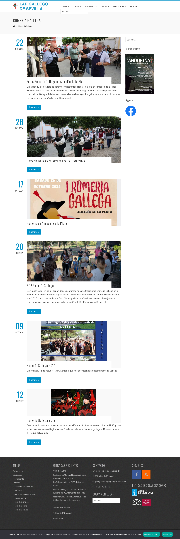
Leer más (34, 107)
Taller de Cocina (20, 505)
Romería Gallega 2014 (41, 365)
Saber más (167, 534)
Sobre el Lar (18, 471)
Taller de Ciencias (21, 501)
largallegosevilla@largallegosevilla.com (109, 481)
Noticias (133, 6)
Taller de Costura (20, 509)
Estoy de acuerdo (151, 534)
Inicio (64, 6)
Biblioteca (17, 475)
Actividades (89, 6)
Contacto (17, 490)
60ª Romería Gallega (40, 285)
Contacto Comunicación (24, 494)
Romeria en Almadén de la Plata (47, 223)
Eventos (76, 6)
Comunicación (118, 6)
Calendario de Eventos (23, 486)
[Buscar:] (74, 10)
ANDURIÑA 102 (60, 471)
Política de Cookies (61, 507)
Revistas (104, 6)
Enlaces (16, 482)
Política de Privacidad (62, 513)
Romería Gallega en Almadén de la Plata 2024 (56, 160)
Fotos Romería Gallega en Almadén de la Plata (56, 81)
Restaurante (18, 478)
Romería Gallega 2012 (41, 420)
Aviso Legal (58, 518)
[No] (176, 534)
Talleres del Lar (19, 498)
